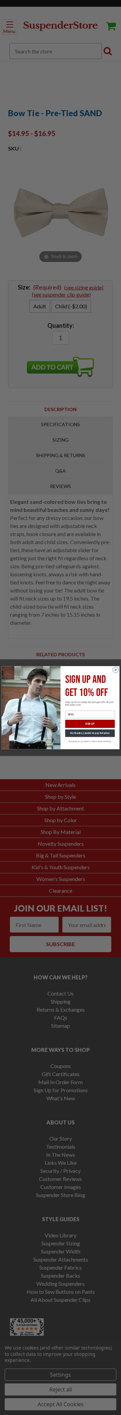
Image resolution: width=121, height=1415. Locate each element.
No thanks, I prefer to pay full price (90, 733)
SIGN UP (89, 723)
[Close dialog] (115, 669)
